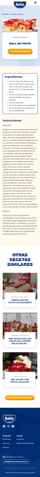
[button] (16, 462)
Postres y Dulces (17, 14)
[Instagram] (8, 426)
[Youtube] (13, 426)
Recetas (5, 14)
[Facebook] (4, 426)
